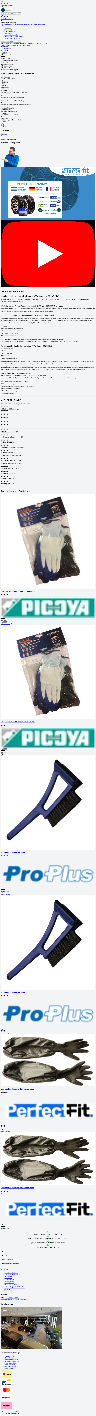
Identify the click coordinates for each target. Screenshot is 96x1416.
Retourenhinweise (9, 1279)
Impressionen (8, 1278)
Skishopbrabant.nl (9, 1358)
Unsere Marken (9, 1283)
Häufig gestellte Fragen (11, 1273)
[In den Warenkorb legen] (11, 624)
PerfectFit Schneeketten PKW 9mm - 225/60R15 (34, 43)
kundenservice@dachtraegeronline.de (17, 1299)
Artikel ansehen (5, 624)
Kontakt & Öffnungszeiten (12, 1274)
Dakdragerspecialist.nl (11, 1359)
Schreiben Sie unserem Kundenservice (23, 24)
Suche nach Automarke (11, 1284)
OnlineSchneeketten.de (11, 1366)
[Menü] (2, 7)
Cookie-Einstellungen (11, 1289)
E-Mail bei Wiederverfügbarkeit (10, 60)
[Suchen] (19, 13)
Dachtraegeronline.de (10, 1363)
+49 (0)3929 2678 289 (12, 1298)
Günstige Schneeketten (12, 43)
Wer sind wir (8, 1276)
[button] (48, 227)
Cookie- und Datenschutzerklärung (14, 1288)
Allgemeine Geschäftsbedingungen (14, 1286)
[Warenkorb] (2, 26)
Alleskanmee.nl (9, 1356)
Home (2, 43)
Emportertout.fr (9, 1368)
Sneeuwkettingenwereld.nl (12, 1361)
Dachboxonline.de (9, 1364)
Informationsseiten (9, 1281)
